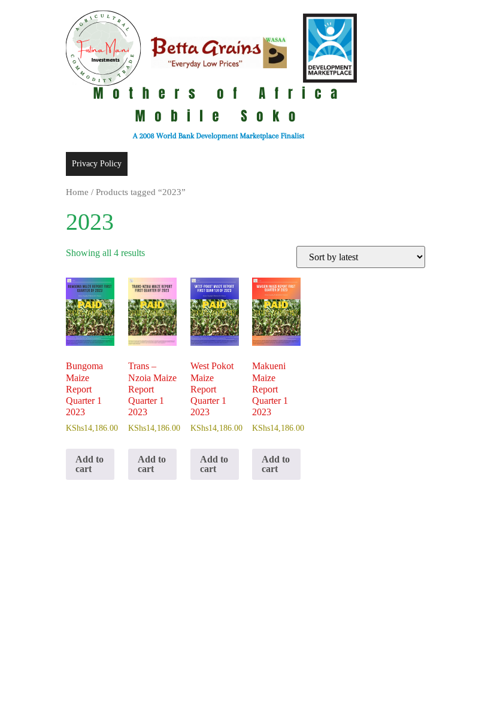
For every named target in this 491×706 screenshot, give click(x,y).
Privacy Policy (97, 163)
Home (77, 192)
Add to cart (89, 464)
